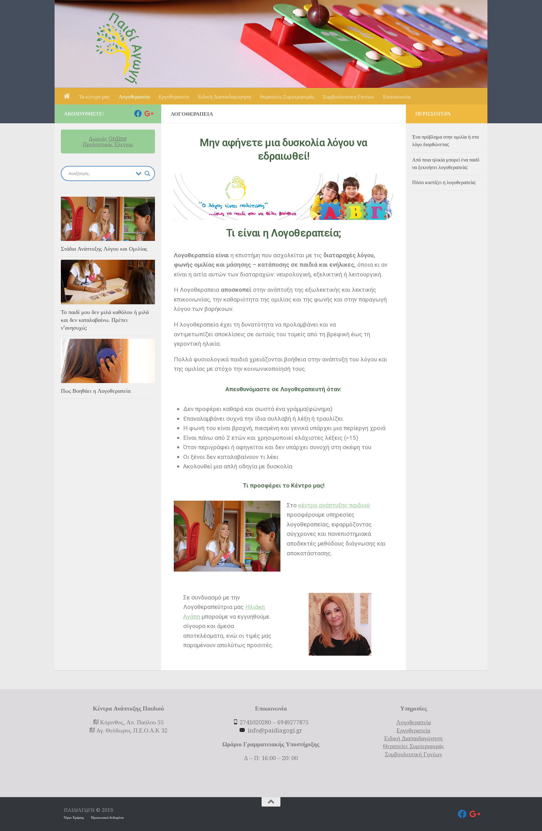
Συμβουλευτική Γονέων (413, 754)
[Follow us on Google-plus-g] (148, 113)
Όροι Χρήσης (74, 818)
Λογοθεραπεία (134, 96)
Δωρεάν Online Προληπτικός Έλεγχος (108, 141)
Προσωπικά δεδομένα (107, 818)
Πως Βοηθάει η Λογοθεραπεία (95, 390)
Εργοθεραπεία (174, 96)
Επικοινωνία (397, 96)
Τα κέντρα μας (94, 96)
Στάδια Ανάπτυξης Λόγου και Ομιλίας (104, 248)
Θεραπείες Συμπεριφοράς (287, 96)
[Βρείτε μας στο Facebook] (138, 113)
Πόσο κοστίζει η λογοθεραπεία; (444, 182)
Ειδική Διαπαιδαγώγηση (224, 96)
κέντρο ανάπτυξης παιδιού (334, 505)
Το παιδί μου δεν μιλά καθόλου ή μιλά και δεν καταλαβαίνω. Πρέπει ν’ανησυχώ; (105, 320)
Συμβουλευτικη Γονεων (348, 96)
